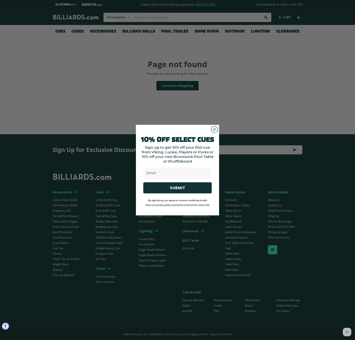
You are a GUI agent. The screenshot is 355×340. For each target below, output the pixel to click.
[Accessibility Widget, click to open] (5, 326)
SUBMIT (177, 187)
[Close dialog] (214, 129)
